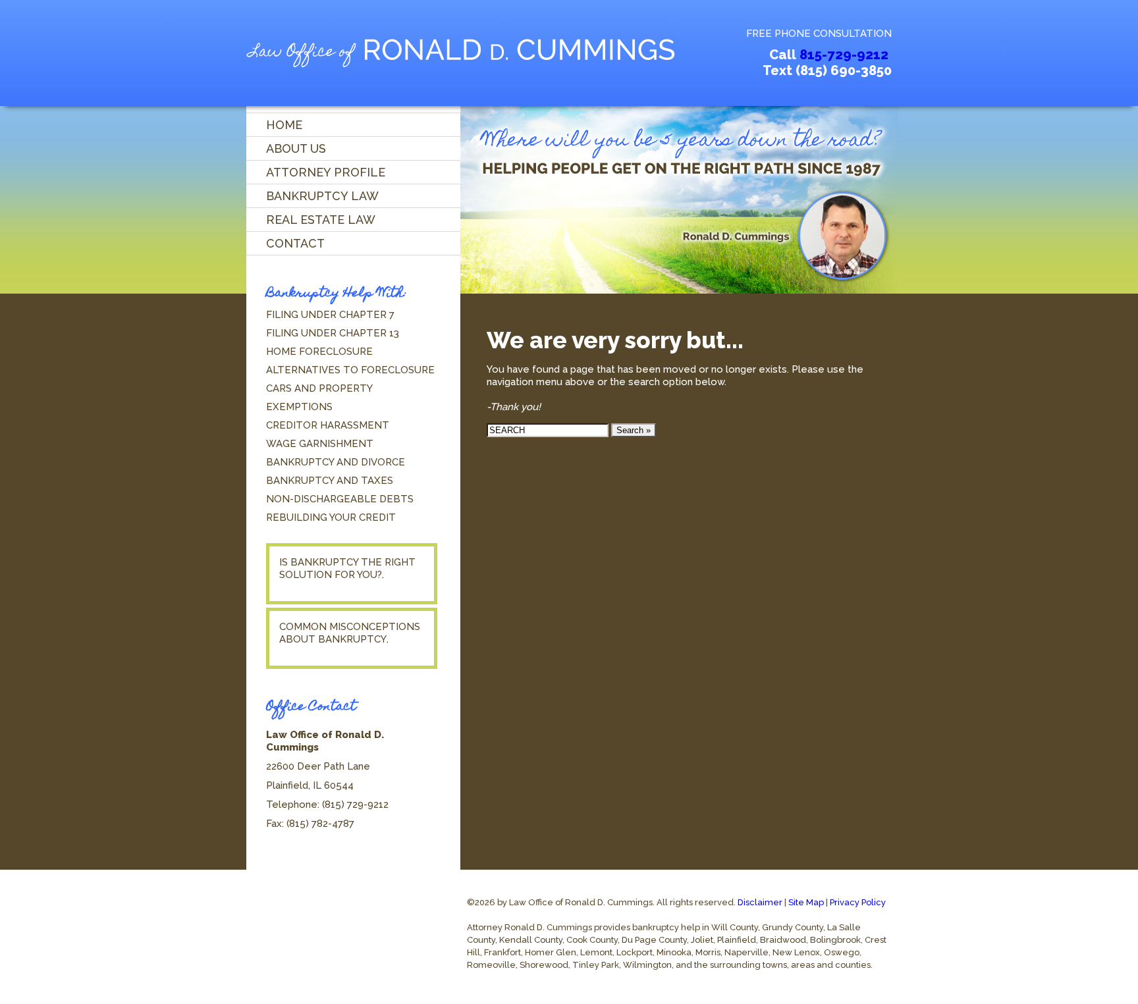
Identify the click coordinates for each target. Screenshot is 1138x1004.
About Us (296, 148)
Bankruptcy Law (322, 196)
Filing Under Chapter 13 (332, 333)
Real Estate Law (320, 219)
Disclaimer (760, 902)
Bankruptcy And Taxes (329, 481)
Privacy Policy (858, 902)
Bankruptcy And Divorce (335, 462)
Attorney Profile (325, 172)
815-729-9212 (843, 55)
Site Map (806, 902)
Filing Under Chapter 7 (330, 315)
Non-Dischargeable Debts (340, 499)
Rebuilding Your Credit (331, 517)
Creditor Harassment (327, 425)
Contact (295, 243)
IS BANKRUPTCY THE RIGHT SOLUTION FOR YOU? (347, 568)
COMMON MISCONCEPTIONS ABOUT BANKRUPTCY (349, 633)
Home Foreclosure (319, 351)
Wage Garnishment (319, 444)
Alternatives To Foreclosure (350, 370)
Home (284, 125)
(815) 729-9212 (355, 804)
